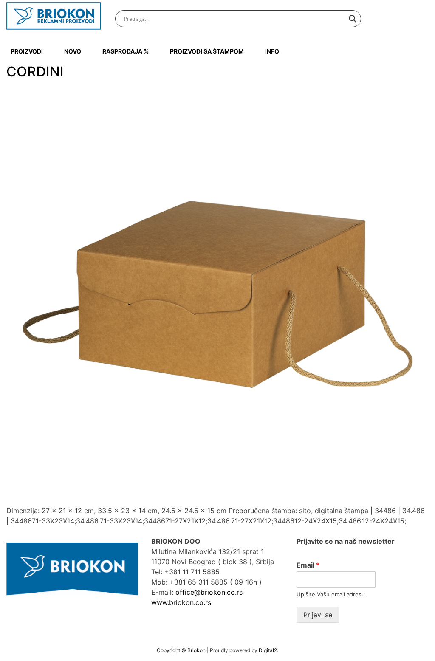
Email (308, 565)
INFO (272, 51)
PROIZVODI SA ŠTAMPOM (207, 51)
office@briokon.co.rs (209, 592)
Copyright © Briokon (182, 650)
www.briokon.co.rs (181, 602)
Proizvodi (27, 51)
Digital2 (268, 650)
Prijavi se (317, 614)
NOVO (72, 51)
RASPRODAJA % (125, 51)
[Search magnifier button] (353, 19)
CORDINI (35, 71)
